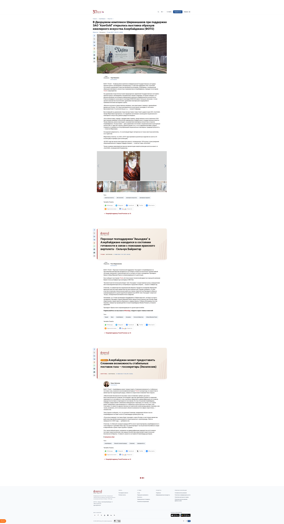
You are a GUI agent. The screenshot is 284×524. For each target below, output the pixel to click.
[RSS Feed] (114, 515)
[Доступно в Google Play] (186, 515)
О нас (138, 492)
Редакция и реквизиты (142, 495)
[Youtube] (104, 515)
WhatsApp (127, 310)
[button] (94, 35)
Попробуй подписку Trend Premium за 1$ (118, 213)
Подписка (158, 492)
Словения (132, 443)
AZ (186, 520)
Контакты (139, 497)
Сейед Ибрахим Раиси (151, 317)
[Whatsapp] (94, 515)
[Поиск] (158, 11)
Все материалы (114, 79)
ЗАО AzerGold (120, 197)
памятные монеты (109, 197)
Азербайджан (119, 317)
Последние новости (123, 492)
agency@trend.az (97, 505)
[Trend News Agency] (97, 492)
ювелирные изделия (145, 197)
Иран (112, 317)
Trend (105, 91)
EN (183, 520)
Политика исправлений (143, 501)
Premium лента (122, 495)
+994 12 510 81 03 (97, 503)
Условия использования (181, 492)
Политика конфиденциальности (182, 495)
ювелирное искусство (131, 197)
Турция (106, 317)
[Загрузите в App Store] (175, 515)
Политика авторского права (182, 497)
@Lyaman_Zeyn (109, 437)
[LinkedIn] (111, 515)
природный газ (141, 443)
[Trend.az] (98, 11)
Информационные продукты (163, 495)
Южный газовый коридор (120, 443)
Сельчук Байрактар (138, 317)
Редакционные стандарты (143, 499)
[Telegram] (107, 515)
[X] (101, 515)
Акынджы (128, 317)
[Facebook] (98, 515)
